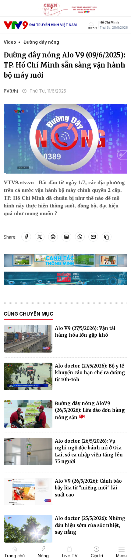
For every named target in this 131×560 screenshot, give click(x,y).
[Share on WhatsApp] (80, 236)
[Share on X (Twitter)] (39, 236)
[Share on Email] (93, 236)
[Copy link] (106, 237)
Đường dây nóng (41, 42)
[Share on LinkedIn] (66, 236)
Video (10, 42)
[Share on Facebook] (26, 236)
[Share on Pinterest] (53, 236)
